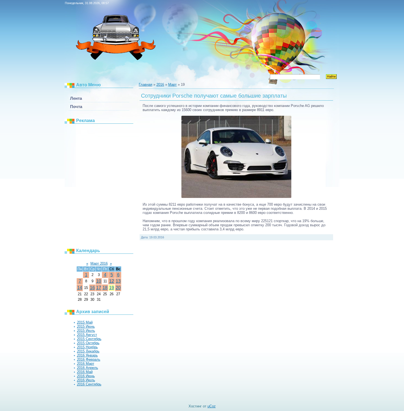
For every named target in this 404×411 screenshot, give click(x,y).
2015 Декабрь (88, 351)
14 (79, 287)
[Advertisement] (102, 186)
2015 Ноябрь (87, 347)
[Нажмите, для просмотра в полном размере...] (236, 197)
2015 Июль (86, 331)
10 (98, 281)
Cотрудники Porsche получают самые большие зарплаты (214, 96)
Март (172, 84)
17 (98, 287)
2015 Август (87, 335)
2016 (160, 84)
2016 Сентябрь (89, 384)
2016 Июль (86, 380)
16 (92, 287)
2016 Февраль (88, 359)
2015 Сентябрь (89, 339)
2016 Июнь (86, 376)
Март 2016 (99, 263)
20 (118, 287)
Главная (145, 84)
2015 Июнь (86, 326)
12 (111, 281)
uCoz (211, 406)
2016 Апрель (87, 368)
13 (118, 281)
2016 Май (85, 372)
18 (105, 287)
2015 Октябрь (88, 343)
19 (111, 287)
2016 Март (85, 364)
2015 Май (85, 322)
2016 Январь (87, 355)
